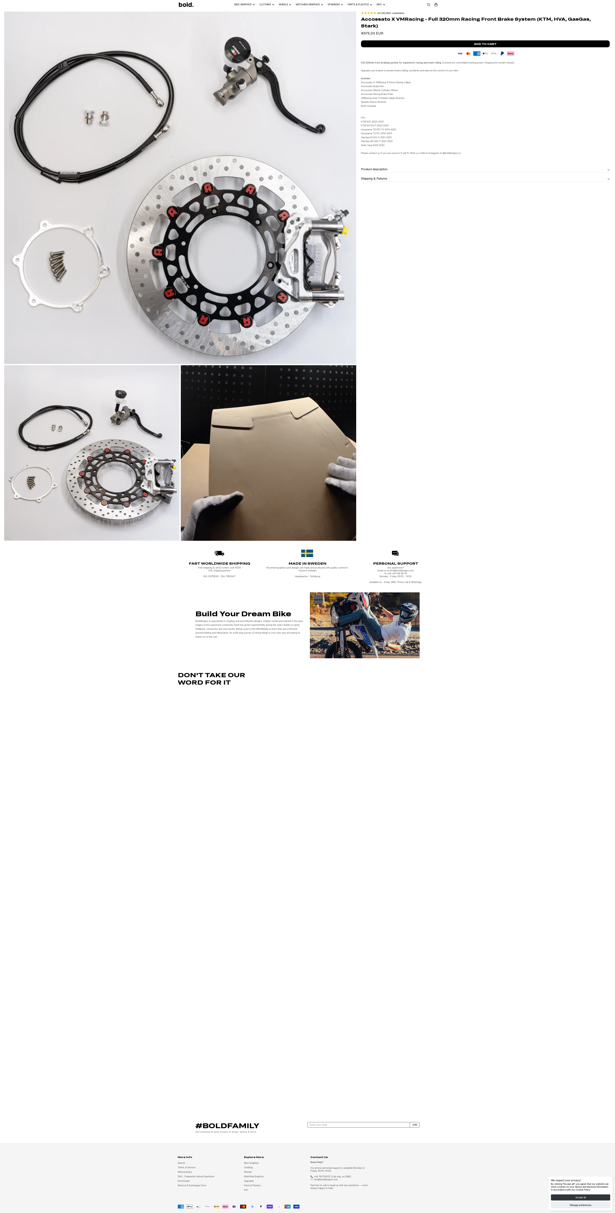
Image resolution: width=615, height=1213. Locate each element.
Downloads (184, 1181)
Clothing (265, 4)
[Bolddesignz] (186, 4)
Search (181, 1163)
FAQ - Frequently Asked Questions (196, 1176)
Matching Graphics (308, 4)
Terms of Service (186, 1167)
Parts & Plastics (358, 4)
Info (379, 4)
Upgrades (334, 4)
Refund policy (185, 1172)
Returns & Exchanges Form (192, 1185)
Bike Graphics (243, 4)
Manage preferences (580, 1205)
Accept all (580, 1197)
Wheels (283, 4)
